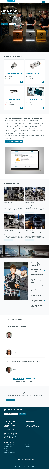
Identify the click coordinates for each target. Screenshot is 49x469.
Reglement (4, 24)
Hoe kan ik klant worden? (37, 285)
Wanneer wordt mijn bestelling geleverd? (36, 270)
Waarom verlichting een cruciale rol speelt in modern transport (34, 233)
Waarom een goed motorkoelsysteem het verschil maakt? (13, 205)
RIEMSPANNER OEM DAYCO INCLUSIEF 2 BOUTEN (14, 74)
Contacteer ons (10, 399)
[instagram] (24, 466)
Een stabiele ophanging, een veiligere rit (13, 233)
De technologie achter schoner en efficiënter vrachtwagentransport (33, 205)
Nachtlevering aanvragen (9, 452)
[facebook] (33, 466)
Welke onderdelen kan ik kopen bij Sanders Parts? (37, 275)
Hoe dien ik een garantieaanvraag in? (36, 294)
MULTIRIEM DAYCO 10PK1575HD (12, 99)
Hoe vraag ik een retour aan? (36, 290)
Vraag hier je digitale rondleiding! (14, 141)
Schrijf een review (18, 378)
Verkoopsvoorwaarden (9, 444)
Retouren (6, 450)
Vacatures (27, 446)
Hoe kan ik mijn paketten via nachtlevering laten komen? (37, 300)
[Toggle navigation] (5, 2)
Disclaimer (6, 448)
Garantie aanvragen (8, 446)
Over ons (27, 444)
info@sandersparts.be (13, 436)
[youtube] (20, 466)
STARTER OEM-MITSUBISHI (32, 73)
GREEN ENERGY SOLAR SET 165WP (34, 99)
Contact (27, 448)
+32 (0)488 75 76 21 (13, 434)
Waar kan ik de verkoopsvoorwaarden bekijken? (36, 281)
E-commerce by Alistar (24, 461)
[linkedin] (29, 466)
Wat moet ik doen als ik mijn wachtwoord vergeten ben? (36, 307)
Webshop (12, 24)
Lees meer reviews (30, 378)
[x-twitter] (16, 466)
